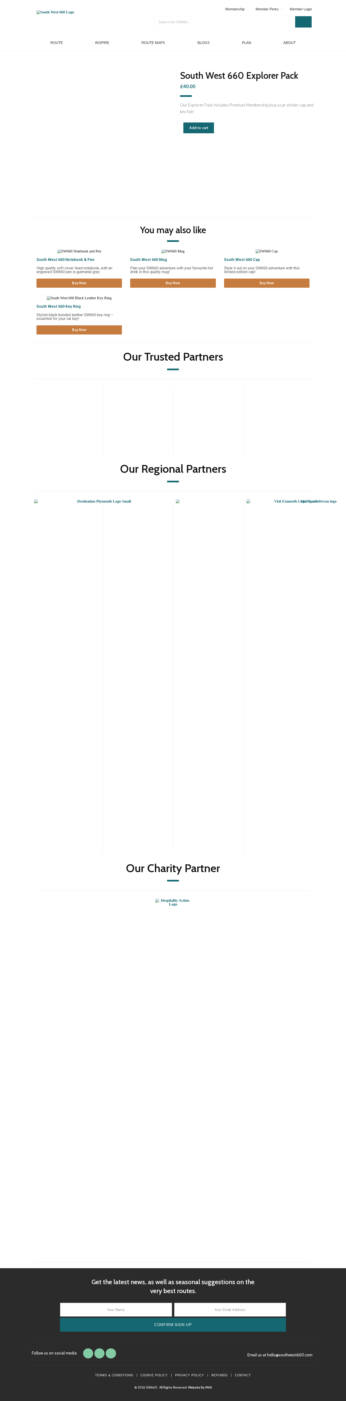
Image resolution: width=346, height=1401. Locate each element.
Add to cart (198, 128)
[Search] (303, 22)
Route (56, 43)
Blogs (203, 43)
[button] (79, 283)
